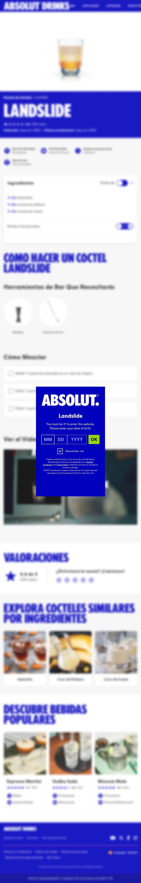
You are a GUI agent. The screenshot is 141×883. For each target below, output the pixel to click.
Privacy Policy (62, 465)
